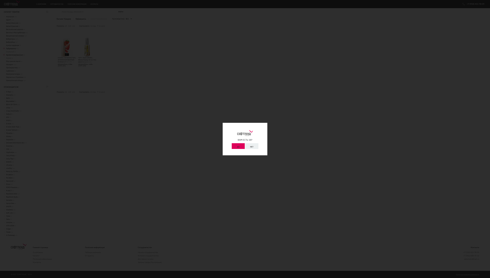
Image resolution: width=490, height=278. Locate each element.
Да (238, 147)
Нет (251, 147)
